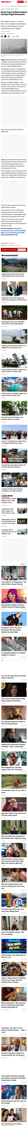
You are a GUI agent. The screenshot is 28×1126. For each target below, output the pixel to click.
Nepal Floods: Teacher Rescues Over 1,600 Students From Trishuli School (13, 275)
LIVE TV (21, 2)
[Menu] (26, 2)
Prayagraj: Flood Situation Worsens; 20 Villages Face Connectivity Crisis (14, 347)
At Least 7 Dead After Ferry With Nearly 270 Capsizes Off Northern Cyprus (14, 442)
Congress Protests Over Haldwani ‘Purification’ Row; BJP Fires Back (12, 490)
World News (4, 302)
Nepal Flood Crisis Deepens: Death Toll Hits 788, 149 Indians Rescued (13, 466)
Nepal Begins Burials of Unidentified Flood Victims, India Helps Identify (13, 323)
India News (3, 33)
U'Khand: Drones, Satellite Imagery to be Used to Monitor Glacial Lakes (14, 394)
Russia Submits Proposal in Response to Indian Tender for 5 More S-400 (14, 371)
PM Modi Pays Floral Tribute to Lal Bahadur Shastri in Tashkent (12, 418)
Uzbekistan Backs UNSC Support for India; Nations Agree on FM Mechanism (14, 299)
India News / (8, 6)
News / (2, 6)
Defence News (5, 374)
